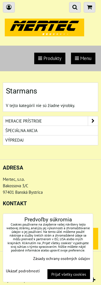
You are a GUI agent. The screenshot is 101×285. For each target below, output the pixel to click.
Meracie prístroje (23, 121)
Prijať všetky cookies (68, 274)
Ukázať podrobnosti (23, 271)
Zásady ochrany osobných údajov (61, 258)
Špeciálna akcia (21, 130)
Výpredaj (14, 140)
